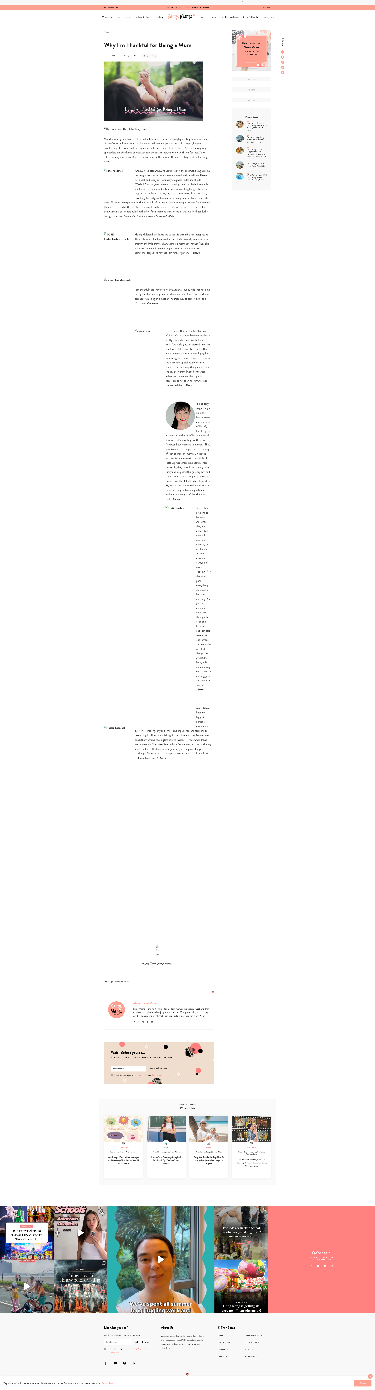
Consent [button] (363, 1383)
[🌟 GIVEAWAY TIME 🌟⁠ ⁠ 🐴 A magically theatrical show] (27, 1233)
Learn (202, 17)
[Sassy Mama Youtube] (282, 57)
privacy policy (142, 1075)
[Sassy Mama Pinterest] (282, 67)
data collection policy (160, 1075)
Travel (127, 17)
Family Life (268, 17)
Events (195, 7)
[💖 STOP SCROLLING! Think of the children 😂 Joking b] (27, 1286)
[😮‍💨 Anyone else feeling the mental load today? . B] (160, 1259)
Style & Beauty (250, 17)
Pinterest (126, 981)
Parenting (158, 17)
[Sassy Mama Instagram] (282, 62)
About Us (222, 1356)
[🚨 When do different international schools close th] (80, 1233)
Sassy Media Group (254, 1335)
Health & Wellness (229, 17)
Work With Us (251, 1356)
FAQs (220, 1335)
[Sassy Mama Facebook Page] (282, 52)
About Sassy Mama (145, 1003)
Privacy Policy (251, 1342)
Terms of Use (251, 1349)
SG (117, 5)
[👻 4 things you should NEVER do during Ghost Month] (80, 1286)
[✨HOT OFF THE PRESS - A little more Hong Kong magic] (241, 1286)
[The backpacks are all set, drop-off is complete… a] (241, 1233)
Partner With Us (226, 1342)
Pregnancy (183, 7)
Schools (206, 7)
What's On (107, 17)
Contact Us (224, 1349)
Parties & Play (142, 17)
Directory (170, 7)
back (107, 32)
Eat (118, 17)
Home (181, 17)
